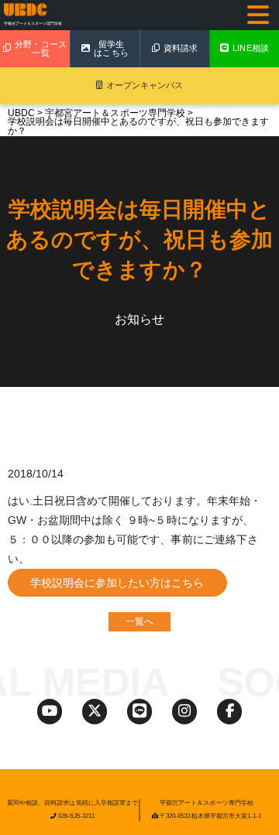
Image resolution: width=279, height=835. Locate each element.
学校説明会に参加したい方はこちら (117, 583)
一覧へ (139, 621)
